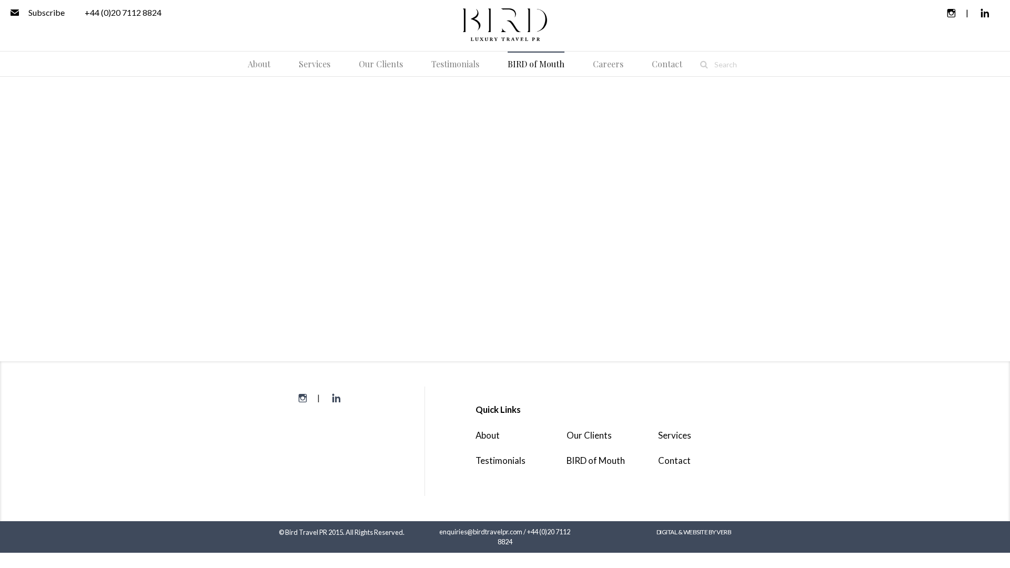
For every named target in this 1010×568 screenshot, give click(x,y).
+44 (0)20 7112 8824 (123, 12)
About (488, 435)
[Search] (704, 64)
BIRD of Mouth (596, 460)
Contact (674, 460)
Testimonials (501, 460)
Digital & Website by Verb (694, 532)
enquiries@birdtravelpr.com (480, 532)
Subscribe (46, 12)
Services (674, 435)
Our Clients (589, 435)
